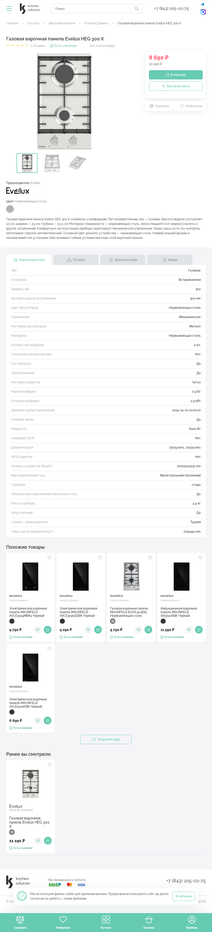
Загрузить (176, 447)
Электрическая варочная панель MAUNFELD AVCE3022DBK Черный (28, 703)
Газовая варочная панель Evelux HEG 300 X (29, 822)
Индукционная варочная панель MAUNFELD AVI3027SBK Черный (179, 612)
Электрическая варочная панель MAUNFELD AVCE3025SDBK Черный (78, 612)
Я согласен (183, 896)
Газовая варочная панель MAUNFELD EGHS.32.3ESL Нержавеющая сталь (129, 612)
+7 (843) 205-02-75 (171, 8)
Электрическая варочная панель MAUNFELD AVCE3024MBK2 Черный (28, 612)
